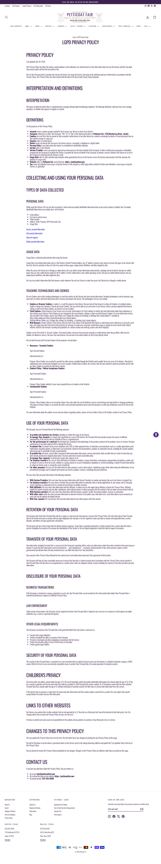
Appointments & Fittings (60, 804)
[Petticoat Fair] (80, 17)
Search (6, 808)
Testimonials (32, 811)
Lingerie (61, 26)
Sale (146, 26)
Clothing (93, 26)
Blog (30, 814)
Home (74, 37)
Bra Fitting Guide (38, 5)
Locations (7, 5)
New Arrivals (16, 26)
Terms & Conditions (10, 814)
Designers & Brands (34, 808)
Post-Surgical (125, 26)
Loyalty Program (26, 5)
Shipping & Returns (10, 811)
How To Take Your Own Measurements (64, 808)
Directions (7, 839)
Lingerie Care (57, 811)
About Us (7, 804)
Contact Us (32, 804)
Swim (37, 26)
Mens (139, 26)
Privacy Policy (8, 818)
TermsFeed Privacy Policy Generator (87, 76)
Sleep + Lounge (77, 26)
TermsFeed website (97, 334)
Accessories (107, 26)
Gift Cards (48, 5)
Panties (48, 26)
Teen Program (16, 5)
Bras (27, 26)
